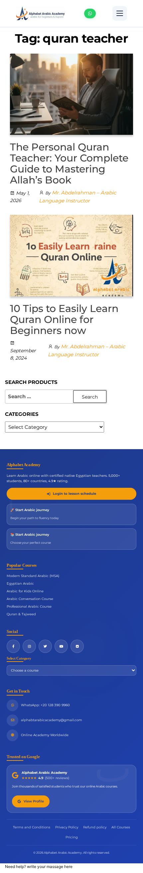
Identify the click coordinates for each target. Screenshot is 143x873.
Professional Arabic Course (29, 606)
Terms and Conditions (31, 827)
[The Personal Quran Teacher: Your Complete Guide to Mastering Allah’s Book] (71, 94)
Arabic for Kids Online (25, 591)
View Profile (34, 801)
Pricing (72, 837)
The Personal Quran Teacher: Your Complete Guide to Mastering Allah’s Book (69, 163)
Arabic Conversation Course (30, 599)
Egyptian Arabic (20, 583)
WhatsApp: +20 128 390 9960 (45, 705)
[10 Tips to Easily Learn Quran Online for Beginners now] (71, 255)
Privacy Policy (66, 827)
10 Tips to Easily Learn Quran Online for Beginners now (64, 319)
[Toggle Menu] (119, 13)
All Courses (120, 827)
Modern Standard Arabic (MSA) (33, 576)
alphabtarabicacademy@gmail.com (51, 720)
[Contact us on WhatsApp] (90, 13)
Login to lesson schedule (74, 493)
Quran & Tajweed (21, 614)
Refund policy (94, 827)
